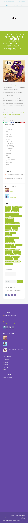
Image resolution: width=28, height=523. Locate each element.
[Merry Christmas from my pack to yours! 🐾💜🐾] (14, 387)
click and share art (15, 211)
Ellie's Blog (5, 85)
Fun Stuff (16, 45)
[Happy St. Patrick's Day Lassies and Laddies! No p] (14, 452)
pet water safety (9, 256)
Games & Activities (11, 146)
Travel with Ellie (17, 261)
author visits (19, 206)
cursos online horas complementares (14, 174)
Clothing (6, 364)
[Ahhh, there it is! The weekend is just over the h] (14, 465)
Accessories (6, 359)
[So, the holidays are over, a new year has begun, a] (14, 478)
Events (7, 138)
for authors (15, 228)
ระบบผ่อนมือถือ (9, 178)
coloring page (8, 213)
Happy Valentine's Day (10, 242)
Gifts (5, 366)
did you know (15, 213)
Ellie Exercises (10, 145)
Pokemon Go (16, 256)
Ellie (7, 131)
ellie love (20, 216)
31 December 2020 (13, 197)
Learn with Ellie (8, 251)
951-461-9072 (8, 321)
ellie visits (17, 223)
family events (8, 228)
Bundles (6, 362)
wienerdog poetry (9, 263)
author (14, 206)
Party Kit (9, 150)
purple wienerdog (9, 259)
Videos (8, 152)
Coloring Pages (10, 143)
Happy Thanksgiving (10, 239)
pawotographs (17, 254)
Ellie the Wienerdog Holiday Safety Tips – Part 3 (16, 349)
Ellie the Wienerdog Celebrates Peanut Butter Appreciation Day (16, 190)
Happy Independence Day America (12, 237)
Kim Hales (14, 84)
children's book (15, 208)
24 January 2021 (12, 191)
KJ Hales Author (9, 249)
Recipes (7, 164)
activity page (8, 206)
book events (8, 208)
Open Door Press (9, 254)
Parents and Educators (10, 159)
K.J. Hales (7, 247)
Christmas (8, 211)
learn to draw (16, 249)
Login (9, 5)
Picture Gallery (9, 162)
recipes (15, 259)
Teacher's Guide (9, 166)
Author (7, 127)
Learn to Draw (10, 148)
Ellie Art (14, 216)
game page (13, 232)
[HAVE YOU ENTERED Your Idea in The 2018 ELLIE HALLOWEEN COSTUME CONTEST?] (14, 71)
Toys (5, 369)
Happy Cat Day (8, 235)
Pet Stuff (6, 367)
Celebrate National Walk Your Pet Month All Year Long (16, 196)
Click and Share (13, 46)
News (8, 85)
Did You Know (9, 129)
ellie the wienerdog (9, 223)
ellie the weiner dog (9, 218)
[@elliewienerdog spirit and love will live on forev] (14, 400)
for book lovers (9, 230)
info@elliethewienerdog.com (11, 323)
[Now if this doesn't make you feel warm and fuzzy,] (14, 426)
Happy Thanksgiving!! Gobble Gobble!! (14, 176)
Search (20, 281)
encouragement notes (10, 225)
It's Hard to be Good (9, 244)
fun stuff (7, 232)
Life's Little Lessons (17, 251)
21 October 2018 (6, 84)
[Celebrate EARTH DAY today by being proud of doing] (14, 413)
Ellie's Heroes (9, 136)
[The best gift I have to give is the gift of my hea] (14, 491)
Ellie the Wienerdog (10, 132)
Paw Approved (9, 160)
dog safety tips (8, 216)
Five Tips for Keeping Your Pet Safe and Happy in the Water (14, 114)
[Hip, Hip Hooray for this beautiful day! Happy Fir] (14, 439)
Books (5, 361)
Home (9, 45)
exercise (17, 225)
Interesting (8, 153)
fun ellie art (15, 230)
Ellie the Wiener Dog (10, 220)
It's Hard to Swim (18, 244)
